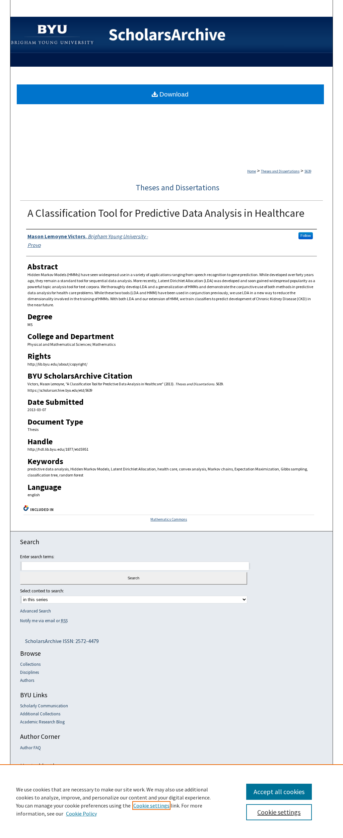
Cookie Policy (81, 813)
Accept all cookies (279, 791)
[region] (171, 801)
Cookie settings (151, 805)
